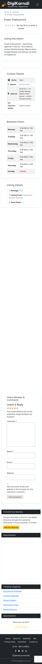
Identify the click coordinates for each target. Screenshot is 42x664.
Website (10, 473)
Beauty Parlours (10, 609)
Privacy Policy (9, 642)
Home (6, 12)
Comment (12, 421)
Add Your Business (11, 527)
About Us (16, 638)
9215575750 (24, 84)
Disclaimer (22, 642)
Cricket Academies (11, 596)
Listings (15, 12)
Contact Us (33, 642)
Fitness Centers (9, 600)
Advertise (26, 638)
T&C (34, 638)
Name (10, 451)
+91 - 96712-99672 (21, 646)
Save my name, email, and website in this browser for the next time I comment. (20, 489)
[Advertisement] (21, 300)
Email (10, 462)
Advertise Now (21, 627)
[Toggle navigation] (37, 4)
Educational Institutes (12, 591)
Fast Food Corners (11, 605)
